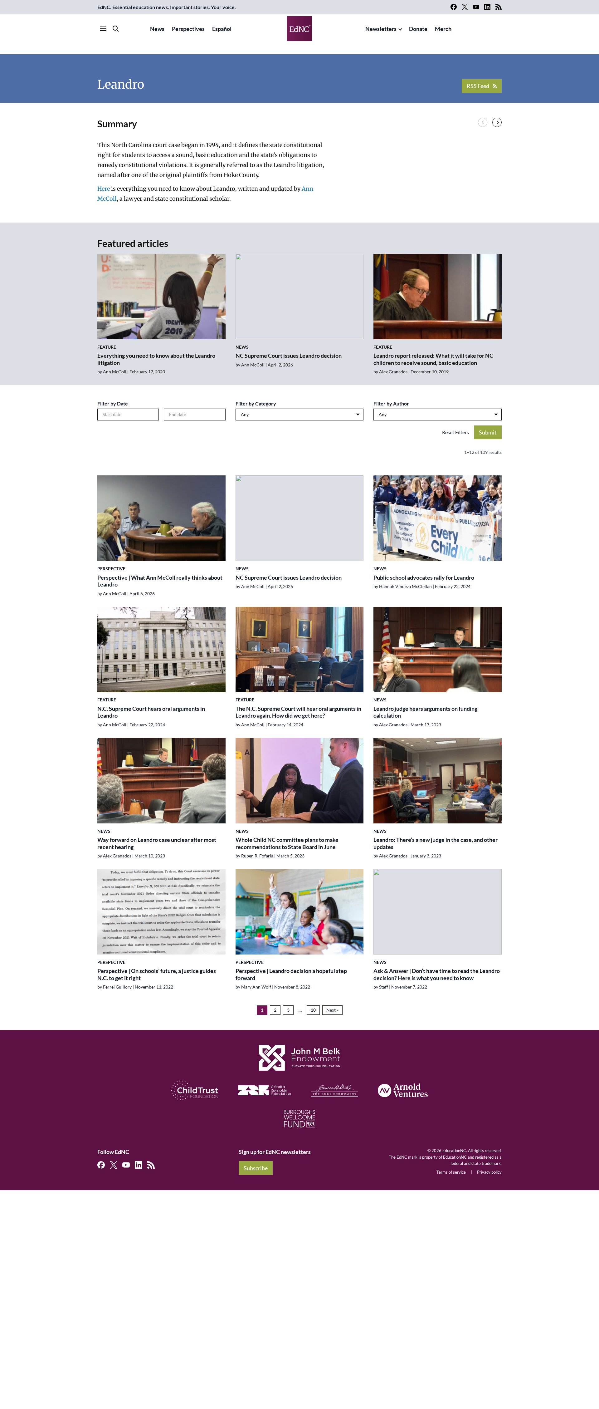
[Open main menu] (103, 29)
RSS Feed (478, 85)
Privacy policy (489, 1172)
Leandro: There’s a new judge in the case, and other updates (435, 843)
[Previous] (482, 122)
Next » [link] (332, 1010)
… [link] (300, 1010)
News (157, 28)
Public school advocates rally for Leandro (423, 577)
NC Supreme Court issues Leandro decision (289, 355)
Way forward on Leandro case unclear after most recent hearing (156, 843)
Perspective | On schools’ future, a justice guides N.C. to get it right (156, 974)
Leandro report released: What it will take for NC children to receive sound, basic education (433, 359)
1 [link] (262, 1010)
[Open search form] (116, 29)
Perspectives (188, 28)
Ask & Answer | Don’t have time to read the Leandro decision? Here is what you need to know (436, 974)
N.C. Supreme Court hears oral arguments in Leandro (151, 712)
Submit (488, 432)
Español (221, 28)
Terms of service (451, 1172)
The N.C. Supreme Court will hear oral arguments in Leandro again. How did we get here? (298, 712)
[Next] (497, 122)
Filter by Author (391, 403)
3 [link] (288, 1010)
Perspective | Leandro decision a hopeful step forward (291, 974)
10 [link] (313, 1010)
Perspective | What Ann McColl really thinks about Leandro (159, 581)
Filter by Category (256, 403)
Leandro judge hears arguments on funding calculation (425, 712)
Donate (418, 28)
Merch (443, 28)
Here (103, 188)
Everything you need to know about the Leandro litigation (156, 359)
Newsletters (381, 28)
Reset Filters (455, 432)
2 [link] (275, 1010)
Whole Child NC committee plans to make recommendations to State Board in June (287, 843)
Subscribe (256, 1168)
